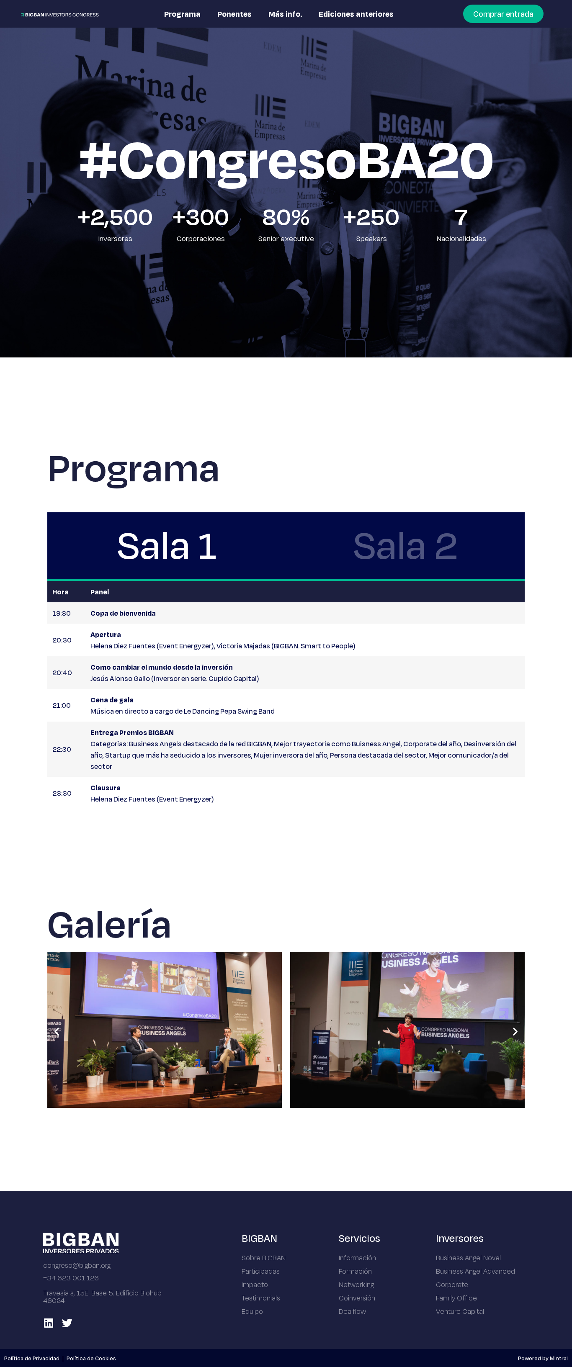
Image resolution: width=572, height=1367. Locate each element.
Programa (182, 13)
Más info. (285, 13)
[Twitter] (67, 1323)
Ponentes (234, 13)
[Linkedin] (48, 1323)
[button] (57, 1031)
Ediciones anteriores (356, 13)
